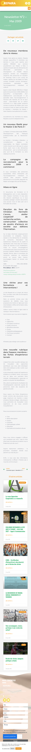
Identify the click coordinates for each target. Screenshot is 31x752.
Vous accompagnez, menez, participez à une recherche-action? (14, 628)
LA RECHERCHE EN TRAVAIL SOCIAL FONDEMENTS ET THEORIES (14, 595)
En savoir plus (5, 748)
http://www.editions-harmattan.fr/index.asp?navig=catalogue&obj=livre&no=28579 (14, 272)
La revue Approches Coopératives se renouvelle (14, 497)
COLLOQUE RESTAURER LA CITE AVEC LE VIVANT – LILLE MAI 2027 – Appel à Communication (15, 529)
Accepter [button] (18, 748)
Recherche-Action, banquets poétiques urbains (14, 659)
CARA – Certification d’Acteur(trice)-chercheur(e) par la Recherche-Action (15, 562)
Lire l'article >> (9, 502)
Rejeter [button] (12, 748)
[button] (29, 8)
